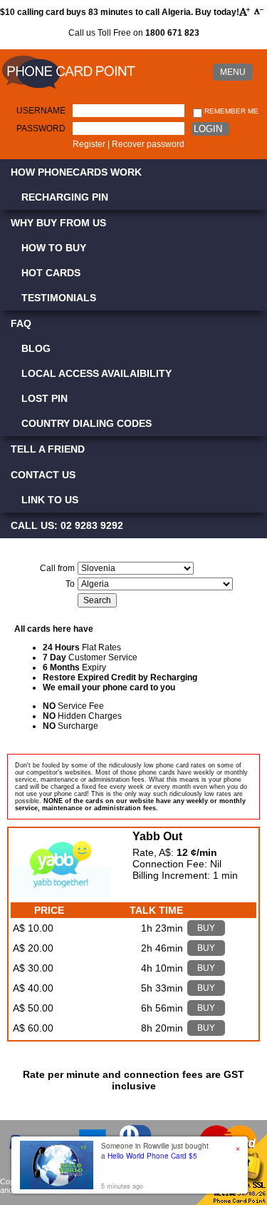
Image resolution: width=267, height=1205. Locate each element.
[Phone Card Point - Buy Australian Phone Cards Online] (68, 89)
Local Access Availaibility (96, 373)
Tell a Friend (48, 449)
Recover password (148, 144)
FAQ (21, 323)
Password (41, 128)
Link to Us (49, 499)
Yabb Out (157, 836)
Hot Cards (50, 272)
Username (41, 111)
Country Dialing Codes (86, 423)
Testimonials (58, 297)
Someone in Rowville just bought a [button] (155, 1151)
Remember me (230, 111)
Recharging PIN (64, 197)
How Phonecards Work (76, 172)
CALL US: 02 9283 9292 (67, 525)
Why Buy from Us (58, 222)
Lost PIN (44, 398)
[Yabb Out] (60, 894)
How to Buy (53, 247)
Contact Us (43, 474)
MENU (233, 72)
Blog (36, 348)
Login (208, 128)
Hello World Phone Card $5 (152, 1156)
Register (89, 144)
